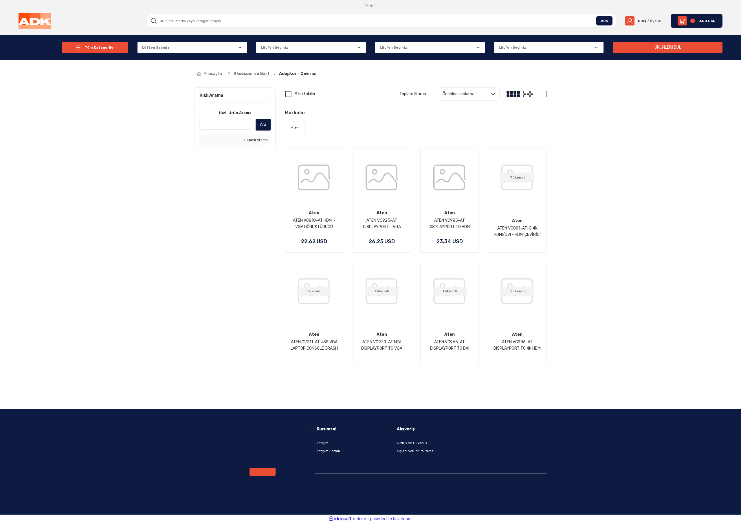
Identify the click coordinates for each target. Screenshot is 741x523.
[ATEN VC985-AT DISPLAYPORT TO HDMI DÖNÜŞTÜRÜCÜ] (449, 177)
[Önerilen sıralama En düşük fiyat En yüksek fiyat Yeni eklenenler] (469, 94)
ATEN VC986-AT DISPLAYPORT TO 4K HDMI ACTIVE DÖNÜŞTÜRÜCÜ (517, 346)
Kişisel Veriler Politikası (415, 451)
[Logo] (35, 21)
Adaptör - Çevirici (297, 73)
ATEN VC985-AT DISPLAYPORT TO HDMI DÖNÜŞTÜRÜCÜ (450, 224)
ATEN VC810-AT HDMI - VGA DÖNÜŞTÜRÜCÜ (314, 223)
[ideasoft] (340, 519)
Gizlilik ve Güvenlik (412, 443)
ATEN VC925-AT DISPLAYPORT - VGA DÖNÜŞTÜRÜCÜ (382, 224)
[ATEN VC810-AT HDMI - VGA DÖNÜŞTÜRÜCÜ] (314, 177)
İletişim (323, 443)
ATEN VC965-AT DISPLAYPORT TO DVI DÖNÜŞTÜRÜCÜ (449, 346)
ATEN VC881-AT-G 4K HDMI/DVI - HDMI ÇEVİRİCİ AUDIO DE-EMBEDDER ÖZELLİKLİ (517, 232)
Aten (314, 212)
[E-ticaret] (370, 519)
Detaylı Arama (255, 140)
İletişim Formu (328, 451)
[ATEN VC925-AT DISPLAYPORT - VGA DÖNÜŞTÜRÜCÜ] (382, 177)
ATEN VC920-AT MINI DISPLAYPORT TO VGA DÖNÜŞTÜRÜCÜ (381, 346)
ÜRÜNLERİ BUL (667, 47)
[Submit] (263, 472)
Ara (263, 124)
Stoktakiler (305, 93)
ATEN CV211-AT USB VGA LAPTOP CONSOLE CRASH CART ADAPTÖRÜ (314, 346)
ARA (604, 21)
